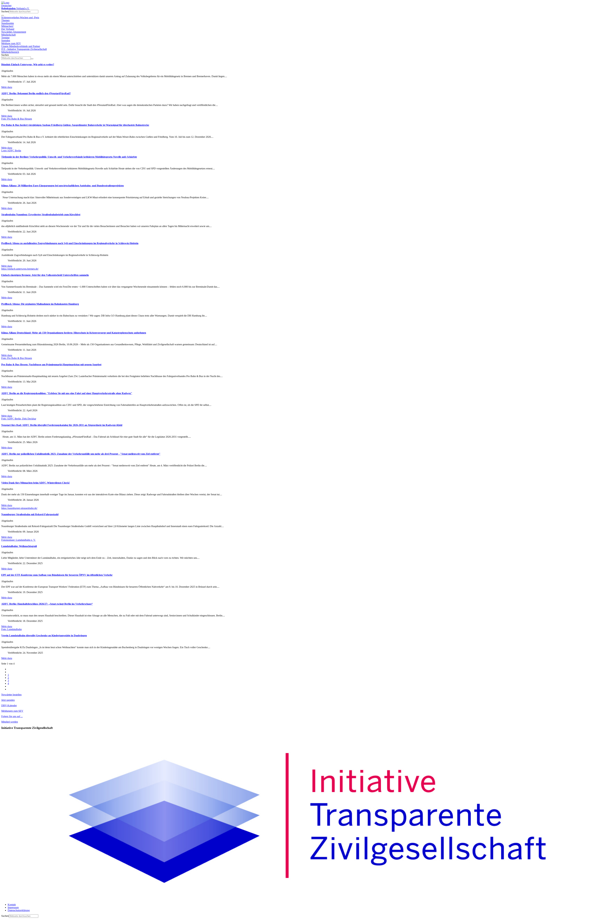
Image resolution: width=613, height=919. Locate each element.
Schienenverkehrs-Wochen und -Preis (20, 17)
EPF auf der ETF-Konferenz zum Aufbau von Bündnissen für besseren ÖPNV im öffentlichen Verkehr (57, 575)
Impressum (13, 907)
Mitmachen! (7, 26)
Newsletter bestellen (11, 694)
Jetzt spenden (8, 700)
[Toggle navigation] (2, 15)
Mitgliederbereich (10, 52)
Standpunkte (7, 23)
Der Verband (7, 29)
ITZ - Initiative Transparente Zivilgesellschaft (24, 49)
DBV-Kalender (9, 705)
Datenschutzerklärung (19, 910)
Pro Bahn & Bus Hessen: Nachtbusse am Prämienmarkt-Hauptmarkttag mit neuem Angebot (51, 364)
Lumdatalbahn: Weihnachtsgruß (19, 546)
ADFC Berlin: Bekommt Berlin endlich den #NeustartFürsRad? (36, 93)
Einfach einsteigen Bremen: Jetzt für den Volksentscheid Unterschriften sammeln (45, 275)
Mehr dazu (6, 87)
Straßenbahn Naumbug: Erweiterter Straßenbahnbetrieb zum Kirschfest (40, 214)
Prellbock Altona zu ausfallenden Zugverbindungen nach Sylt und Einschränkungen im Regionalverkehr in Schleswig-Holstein (69, 243)
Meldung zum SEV (11, 43)
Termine (5, 37)
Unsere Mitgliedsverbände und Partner (20, 46)
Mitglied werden (9, 721)
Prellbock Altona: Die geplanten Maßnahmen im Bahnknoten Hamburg (40, 304)
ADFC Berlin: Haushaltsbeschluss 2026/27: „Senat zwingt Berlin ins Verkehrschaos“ (47, 603)
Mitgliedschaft (8, 34)
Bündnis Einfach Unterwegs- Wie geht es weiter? (27, 64)
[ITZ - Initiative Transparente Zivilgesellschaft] (306, 899)
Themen (5, 20)
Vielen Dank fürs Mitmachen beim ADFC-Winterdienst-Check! (35, 482)
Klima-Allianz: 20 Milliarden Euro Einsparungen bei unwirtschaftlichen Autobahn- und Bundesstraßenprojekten (62, 185)
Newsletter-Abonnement (13, 32)
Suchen (5, 11)
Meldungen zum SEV (12, 711)
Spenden (5, 40)
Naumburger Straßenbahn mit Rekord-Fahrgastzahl (29, 514)
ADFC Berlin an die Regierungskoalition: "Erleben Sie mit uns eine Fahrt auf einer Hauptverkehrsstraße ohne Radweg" (66, 393)
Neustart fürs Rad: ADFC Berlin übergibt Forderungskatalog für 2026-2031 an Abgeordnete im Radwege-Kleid (61, 425)
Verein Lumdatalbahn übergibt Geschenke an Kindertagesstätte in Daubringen (44, 635)
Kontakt (12, 904)
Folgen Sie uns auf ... (12, 716)
